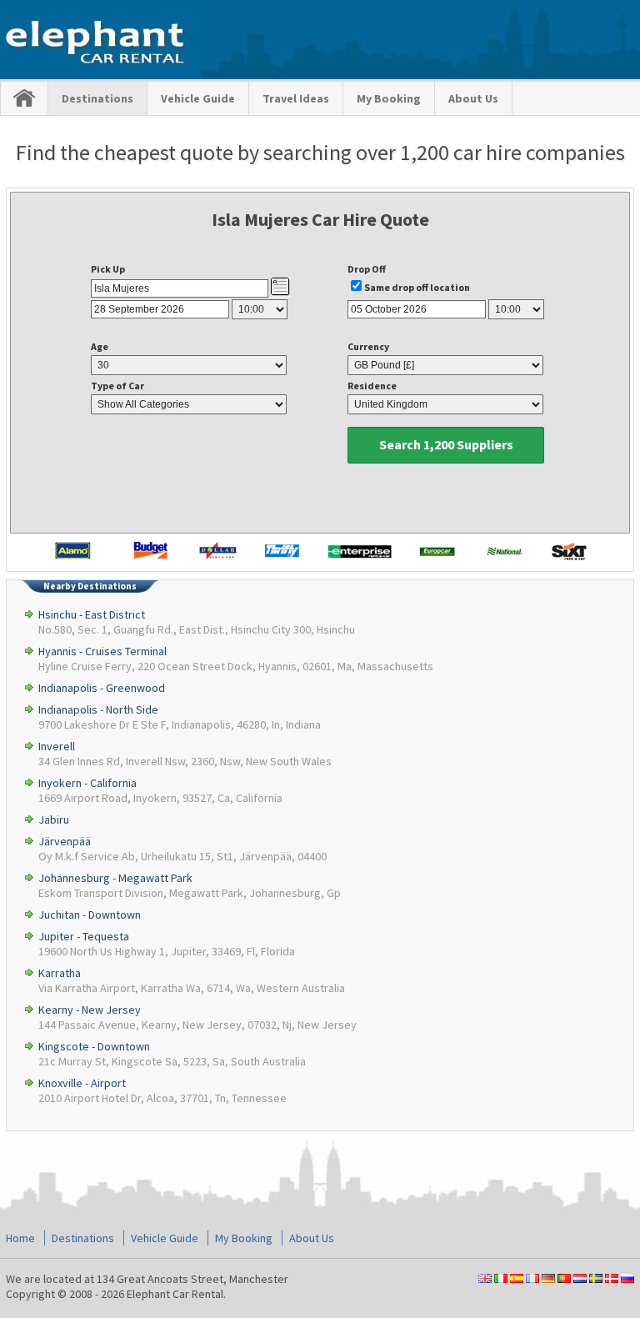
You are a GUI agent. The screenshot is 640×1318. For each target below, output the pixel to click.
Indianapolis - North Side (98, 709)
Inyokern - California (87, 782)
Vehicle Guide (198, 98)
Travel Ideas (295, 98)
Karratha (59, 972)
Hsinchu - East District (91, 614)
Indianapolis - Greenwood (101, 687)
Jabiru (53, 819)
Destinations (97, 98)
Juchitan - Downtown (89, 914)
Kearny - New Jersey (89, 1009)
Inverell (56, 746)
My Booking (389, 98)
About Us (473, 98)
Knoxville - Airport (82, 1082)
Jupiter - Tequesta (83, 936)
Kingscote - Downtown (94, 1046)
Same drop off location (417, 287)
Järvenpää (64, 841)
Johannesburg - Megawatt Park (115, 877)
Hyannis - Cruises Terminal (102, 651)
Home (20, 1237)
